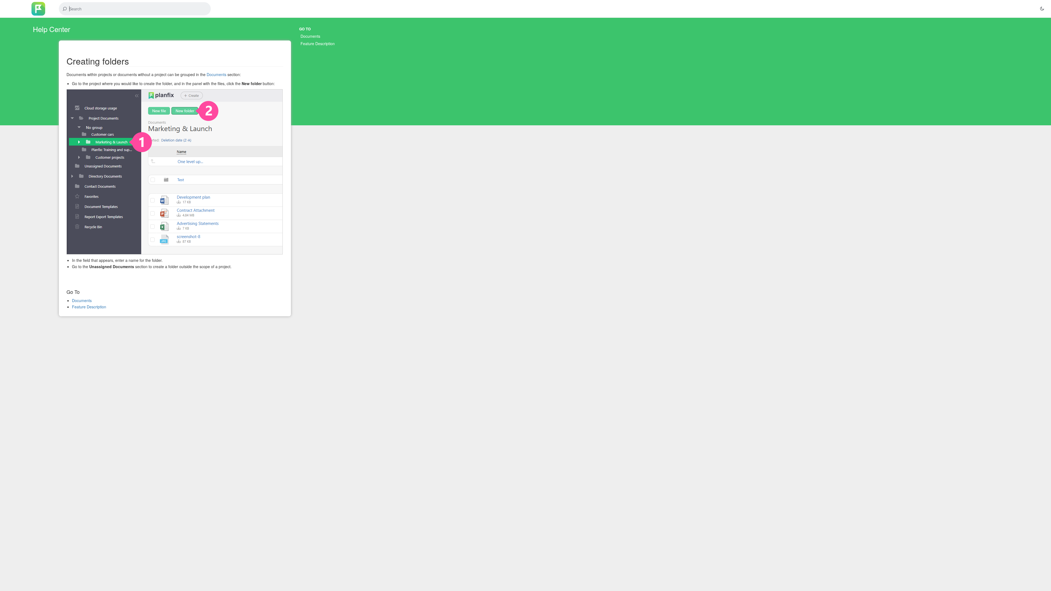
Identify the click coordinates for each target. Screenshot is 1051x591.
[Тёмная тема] (1042, 8)
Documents (310, 36)
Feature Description (318, 43)
